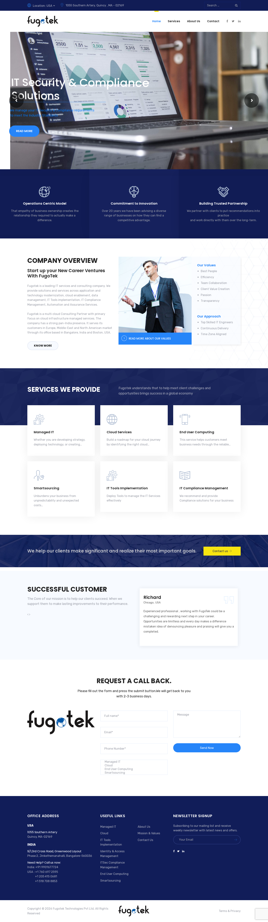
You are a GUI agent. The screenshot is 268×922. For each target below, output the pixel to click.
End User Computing (197, 432)
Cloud (104, 833)
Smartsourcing (46, 488)
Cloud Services (119, 432)
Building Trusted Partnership (223, 203)
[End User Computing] (134, 769)
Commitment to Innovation (134, 203)
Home (156, 21)
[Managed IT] (134, 762)
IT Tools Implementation (127, 488)
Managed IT (44, 432)
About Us (193, 21)
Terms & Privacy (230, 911)
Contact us (221, 551)
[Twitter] (178, 851)
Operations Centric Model (44, 203)
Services (174, 21)
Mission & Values (149, 833)
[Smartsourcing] (134, 773)
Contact (213, 21)
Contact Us (145, 840)
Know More (43, 346)
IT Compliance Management (204, 488)
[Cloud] (134, 765)
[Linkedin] (182, 851)
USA (49, 5)
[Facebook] (174, 851)
